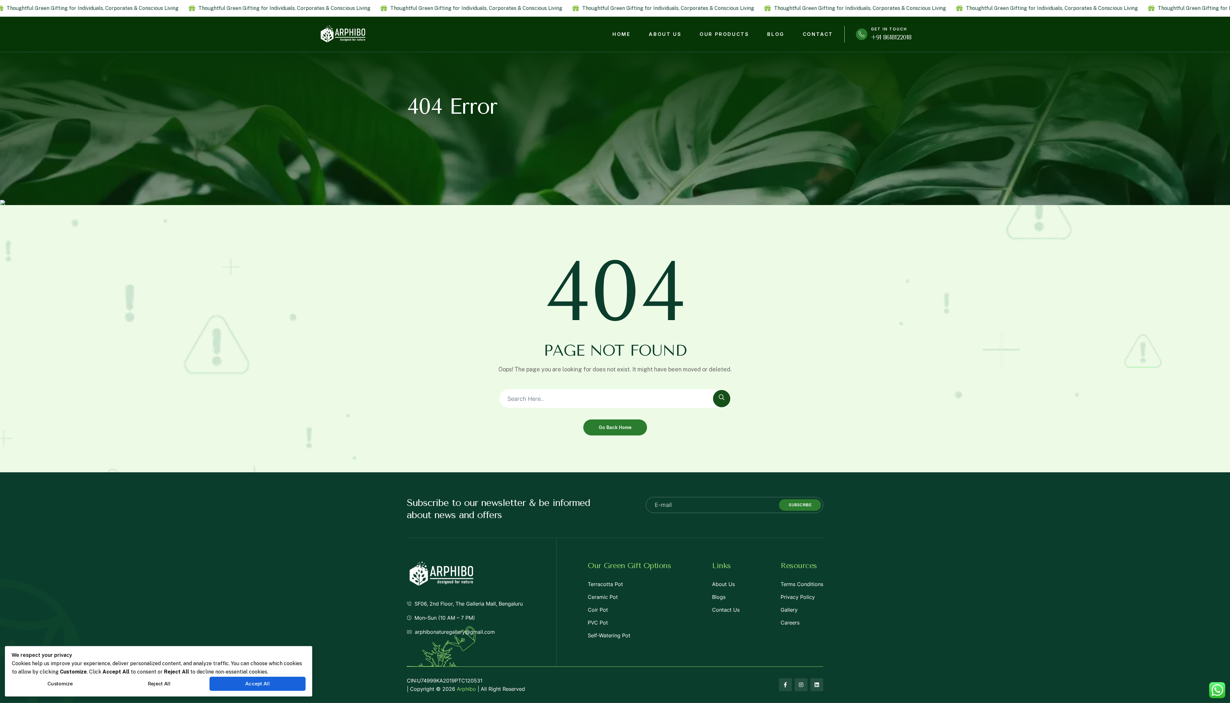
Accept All (257, 684)
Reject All (159, 684)
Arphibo (466, 689)
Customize (60, 684)
